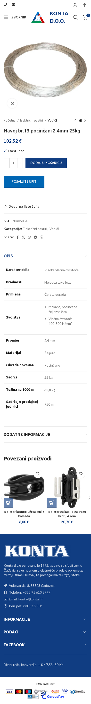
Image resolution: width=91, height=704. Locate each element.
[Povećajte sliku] (12, 103)
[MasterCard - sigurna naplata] (19, 691)
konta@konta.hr (30, 599)
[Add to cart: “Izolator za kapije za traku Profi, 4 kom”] (52, 503)
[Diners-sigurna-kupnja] (33, 696)
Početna (10, 120)
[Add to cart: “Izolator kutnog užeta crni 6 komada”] (8, 503)
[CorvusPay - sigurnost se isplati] (52, 696)
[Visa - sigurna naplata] (9, 691)
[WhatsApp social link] (29, 237)
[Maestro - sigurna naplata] (28, 691)
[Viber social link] (42, 237)
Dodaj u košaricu (46, 163)
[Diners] (77, 691)
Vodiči (52, 120)
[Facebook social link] (84, 4)
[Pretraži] (76, 17)
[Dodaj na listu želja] (37, 474)
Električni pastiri (32, 120)
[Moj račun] (75, 5)
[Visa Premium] (41, 691)
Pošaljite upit (24, 181)
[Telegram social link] (35, 237)
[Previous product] (75, 120)
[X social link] (23, 237)
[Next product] (85, 120)
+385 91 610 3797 (36, 592)
